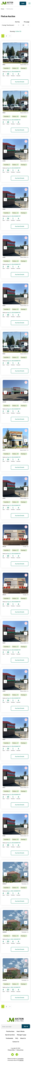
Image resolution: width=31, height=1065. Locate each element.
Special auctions (10, 1034)
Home (2, 9)
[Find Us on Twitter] (12, 1054)
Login (22, 3)
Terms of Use (19, 1050)
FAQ (16, 1038)
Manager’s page (21, 1034)
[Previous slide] (5, 55)
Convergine (20, 1058)
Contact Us (15, 1041)
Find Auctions (10, 1031)
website (21, 1060)
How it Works (20, 1031)
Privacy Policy (11, 1050)
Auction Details (19, 81)
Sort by (17, 22)
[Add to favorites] (26, 45)
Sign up (26, 1026)
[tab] (15, 53)
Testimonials (9, 1038)
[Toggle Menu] (29, 3)
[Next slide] (25, 55)
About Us (23, 1038)
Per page (26, 22)
